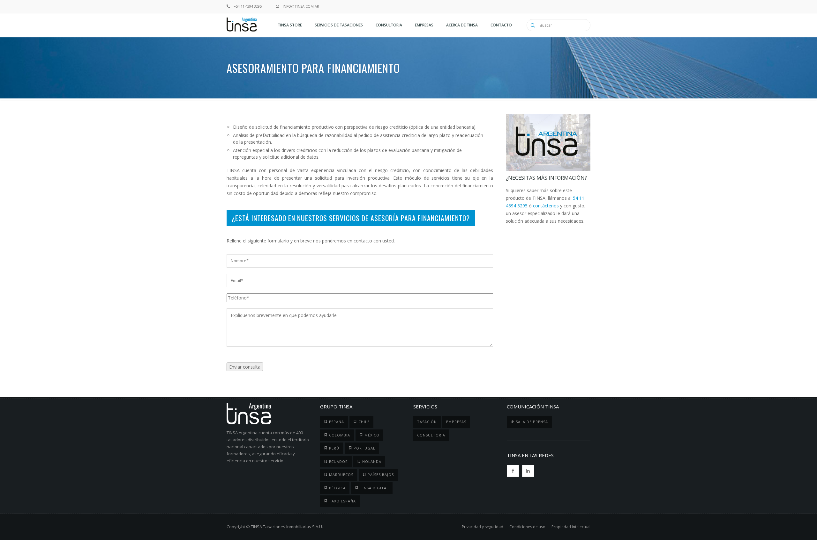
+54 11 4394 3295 (247, 6)
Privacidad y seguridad (482, 526)
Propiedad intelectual (570, 526)
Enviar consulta (244, 367)
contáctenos (546, 206)
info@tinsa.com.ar (300, 6)
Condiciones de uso (527, 526)
